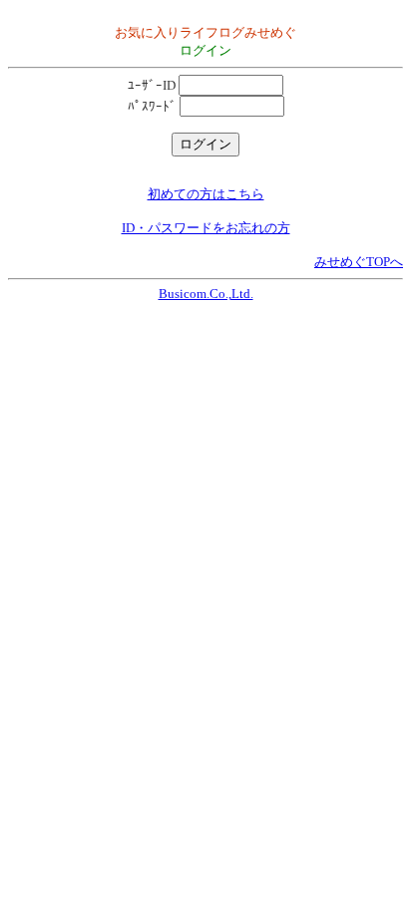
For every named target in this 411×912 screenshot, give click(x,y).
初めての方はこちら (206, 193)
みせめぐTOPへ (358, 261)
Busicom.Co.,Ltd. (206, 293)
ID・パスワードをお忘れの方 (206, 227)
